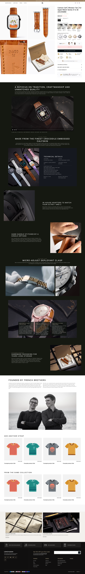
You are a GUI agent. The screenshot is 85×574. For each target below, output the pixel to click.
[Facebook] (8, 557)
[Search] (77, 3)
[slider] (43, 129)
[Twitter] (13, 557)
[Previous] (5, 449)
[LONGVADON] (42, 3)
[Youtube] (11, 557)
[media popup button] (26, 39)
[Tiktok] (16, 557)
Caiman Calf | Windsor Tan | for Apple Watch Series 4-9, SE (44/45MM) (69, 10)
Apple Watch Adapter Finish (63, 23)
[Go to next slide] (70, 74)
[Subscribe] (79, 552)
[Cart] (79, 3)
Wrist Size (59, 18)
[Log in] (75, 3)
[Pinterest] (5, 560)
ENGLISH (78, 571)
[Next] (81, 27)
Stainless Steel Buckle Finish (63, 33)
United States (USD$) (71, 571)
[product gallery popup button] (53, 39)
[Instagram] (5, 557)
